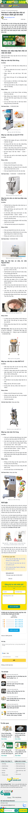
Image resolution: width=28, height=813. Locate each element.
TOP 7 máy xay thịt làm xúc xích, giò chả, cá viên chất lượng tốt (7, 751)
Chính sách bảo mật (20, 766)
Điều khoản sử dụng (20, 763)
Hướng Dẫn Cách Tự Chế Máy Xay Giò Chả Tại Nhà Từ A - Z (17, 677)
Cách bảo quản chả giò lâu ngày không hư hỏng (15, 684)
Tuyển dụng (4, 768)
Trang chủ (3, 10)
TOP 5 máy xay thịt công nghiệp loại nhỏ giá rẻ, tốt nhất (20, 751)
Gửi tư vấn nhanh (14, 606)
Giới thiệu (4, 763)
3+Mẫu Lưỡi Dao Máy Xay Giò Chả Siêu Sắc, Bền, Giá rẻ (16, 692)
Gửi (16, 810)
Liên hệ (3, 770)
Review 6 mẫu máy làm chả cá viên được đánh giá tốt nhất (16, 706)
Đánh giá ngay (14, 630)
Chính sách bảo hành (20, 768)
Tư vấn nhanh (23, 810)
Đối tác (3, 772)
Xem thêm (7, 794)
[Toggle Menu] (2, 6)
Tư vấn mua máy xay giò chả (12, 10)
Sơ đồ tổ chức (5, 766)
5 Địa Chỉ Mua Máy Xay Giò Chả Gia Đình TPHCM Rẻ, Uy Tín (16, 699)
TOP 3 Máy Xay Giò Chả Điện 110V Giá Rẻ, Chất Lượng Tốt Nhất (16, 714)
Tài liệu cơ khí (5, 775)
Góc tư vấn (18, 774)
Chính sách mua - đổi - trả (21, 771)
